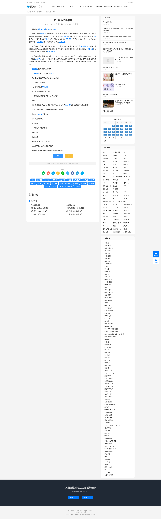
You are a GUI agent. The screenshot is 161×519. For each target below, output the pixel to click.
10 (122, 128)
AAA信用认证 (108, 264)
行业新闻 (107, 459)
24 (122, 134)
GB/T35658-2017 (109, 323)
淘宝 (114, 216)
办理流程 (126, 210)
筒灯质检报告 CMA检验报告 (39, 211)
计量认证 (43, 34)
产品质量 (40, 42)
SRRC (104, 195)
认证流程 (115, 210)
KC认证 (106, 342)
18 (126, 131)
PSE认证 (106, 350)
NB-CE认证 (107, 347)
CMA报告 (68, 105)
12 (130, 128)
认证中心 (105, 204)
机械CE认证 (107, 428)
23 (117, 134)
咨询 (104, 173)
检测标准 (126, 223)
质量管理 (126, 220)
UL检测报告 (107, 365)
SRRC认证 (60, 6)
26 (130, 134)
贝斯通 (61, 186)
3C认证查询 (107, 250)
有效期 (125, 198)
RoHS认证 (107, 355)
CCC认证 (70, 6)
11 (126, 128)
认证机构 (105, 167)
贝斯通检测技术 (117, 176)
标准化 (39, 183)
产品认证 (115, 167)
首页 (53, 6)
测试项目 (115, 189)
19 (130, 131)
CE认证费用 (107, 295)
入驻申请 (38, 59)
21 (109, 134)
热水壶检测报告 (33, 195)
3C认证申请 (107, 256)
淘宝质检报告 (108, 438)
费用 (124, 167)
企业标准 (126, 173)
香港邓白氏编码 (109, 475)
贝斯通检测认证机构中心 (31, 6)
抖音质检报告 (108, 417)
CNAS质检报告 (108, 300)
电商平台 (126, 183)
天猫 (114, 164)
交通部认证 (107, 391)
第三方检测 (106, 180)
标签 (104, 213)
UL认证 (106, 368)
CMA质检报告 (108, 297)
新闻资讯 (107, 423)
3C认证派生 (107, 253)
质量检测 (35, 69)
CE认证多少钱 (108, 292)
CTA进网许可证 (108, 310)
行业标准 (126, 216)
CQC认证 (107, 305)
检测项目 (105, 207)
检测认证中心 (117, 229)
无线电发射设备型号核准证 (112, 425)
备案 (114, 226)
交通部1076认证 (109, 370)
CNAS (54, 29)
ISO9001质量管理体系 (111, 336)
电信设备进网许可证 (110, 441)
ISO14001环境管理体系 (111, 329)
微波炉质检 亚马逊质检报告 (74, 211)
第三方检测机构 (117, 201)
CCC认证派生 (108, 284)
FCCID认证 (107, 316)
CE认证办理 (107, 290)
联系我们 (73, 497)
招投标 (36, 73)
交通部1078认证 (109, 376)
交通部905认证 (108, 389)
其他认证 (127, 6)
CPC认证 (107, 303)
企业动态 (107, 399)
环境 (104, 183)
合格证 (47, 39)
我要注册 (36, 2)
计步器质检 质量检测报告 (38, 214)
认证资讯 (107, 462)
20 (105, 134)
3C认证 (78, 6)
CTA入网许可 (88, 6)
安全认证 (105, 232)
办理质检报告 (107, 210)
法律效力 (62, 42)
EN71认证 (107, 313)
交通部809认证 (108, 386)
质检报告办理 (117, 223)
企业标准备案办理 (109, 404)
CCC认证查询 (108, 282)
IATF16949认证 (109, 326)
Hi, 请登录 (29, 2)
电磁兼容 (115, 183)
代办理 (125, 229)
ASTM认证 (107, 266)
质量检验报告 (107, 186)
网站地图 (91, 510)
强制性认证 (126, 176)
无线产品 (115, 195)
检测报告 (117, 6)
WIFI (104, 223)
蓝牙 (114, 173)
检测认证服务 (117, 232)
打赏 (69, 156)
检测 (44, 29)
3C (124, 189)
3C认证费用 (107, 261)
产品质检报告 (127, 232)
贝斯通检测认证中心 (128, 213)
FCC (124, 186)
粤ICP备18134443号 (80, 512)
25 (126, 134)
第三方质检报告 (109, 451)
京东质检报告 (108, 394)
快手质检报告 (108, 415)
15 (113, 131)
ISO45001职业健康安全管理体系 (114, 334)
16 (117, 131)
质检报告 (107, 6)
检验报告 (69, 39)
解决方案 (105, 192)
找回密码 (43, 2)
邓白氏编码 (107, 472)
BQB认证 (107, 271)
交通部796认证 (108, 381)
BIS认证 (106, 269)
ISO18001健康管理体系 (111, 331)
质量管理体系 (107, 216)
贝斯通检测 (51, 52)
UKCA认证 (107, 363)
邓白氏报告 (107, 469)
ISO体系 (98, 6)
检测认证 (48, 12)
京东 (104, 164)
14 (109, 131)
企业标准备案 (107, 201)
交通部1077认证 (109, 373)
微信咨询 (130, 2)
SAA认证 (107, 357)
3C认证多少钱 (108, 248)
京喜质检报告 (108, 396)
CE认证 (125, 164)
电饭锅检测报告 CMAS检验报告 (75, 208)
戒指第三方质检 (70, 205)
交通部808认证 (108, 383)
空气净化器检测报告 (110, 449)
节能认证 (107, 456)
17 (122, 131)
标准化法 (90, 49)
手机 (104, 176)
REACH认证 (107, 352)
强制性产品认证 (107, 229)
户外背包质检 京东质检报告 (74, 214)
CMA (49, 29)
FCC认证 (105, 226)
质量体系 (115, 213)
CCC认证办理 (108, 279)
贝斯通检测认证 (128, 204)
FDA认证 (107, 321)
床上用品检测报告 (62, 20)
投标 (52, 73)
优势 (124, 192)
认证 (94, 36)
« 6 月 (104, 141)
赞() (75, 24)
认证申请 (126, 180)
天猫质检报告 (108, 412)
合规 (104, 220)
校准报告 (40, 114)
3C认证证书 (107, 258)
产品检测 (126, 170)
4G (114, 198)
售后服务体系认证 (109, 409)
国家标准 (115, 180)
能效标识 (107, 454)
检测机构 (65, 36)
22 (113, 134)
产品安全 (126, 226)
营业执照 (115, 192)
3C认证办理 (107, 245)
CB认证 (106, 274)
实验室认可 (84, 46)
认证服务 (126, 195)
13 (105, 131)
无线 (104, 161)
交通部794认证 (108, 378)
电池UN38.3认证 (109, 446)
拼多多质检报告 (109, 420)
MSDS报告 (107, 344)
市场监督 (45, 87)
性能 (124, 155)
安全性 (115, 186)
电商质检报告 (108, 443)
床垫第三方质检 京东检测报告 (39, 208)
